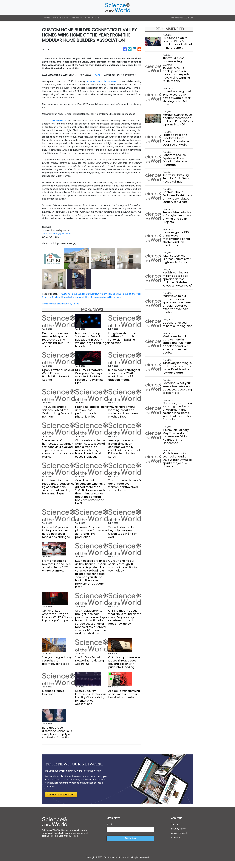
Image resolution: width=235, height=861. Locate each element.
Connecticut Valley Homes (101, 81)
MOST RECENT (60, 17)
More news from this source (106, 297)
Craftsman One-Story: (54, 120)
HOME (47, 17)
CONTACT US (92, 17)
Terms (174, 824)
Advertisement (179, 833)
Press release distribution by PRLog (60, 303)
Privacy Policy (178, 828)
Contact (175, 837)
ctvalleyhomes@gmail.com (56, 233)
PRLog (97, 74)
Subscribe (130, 838)
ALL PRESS (77, 17)
